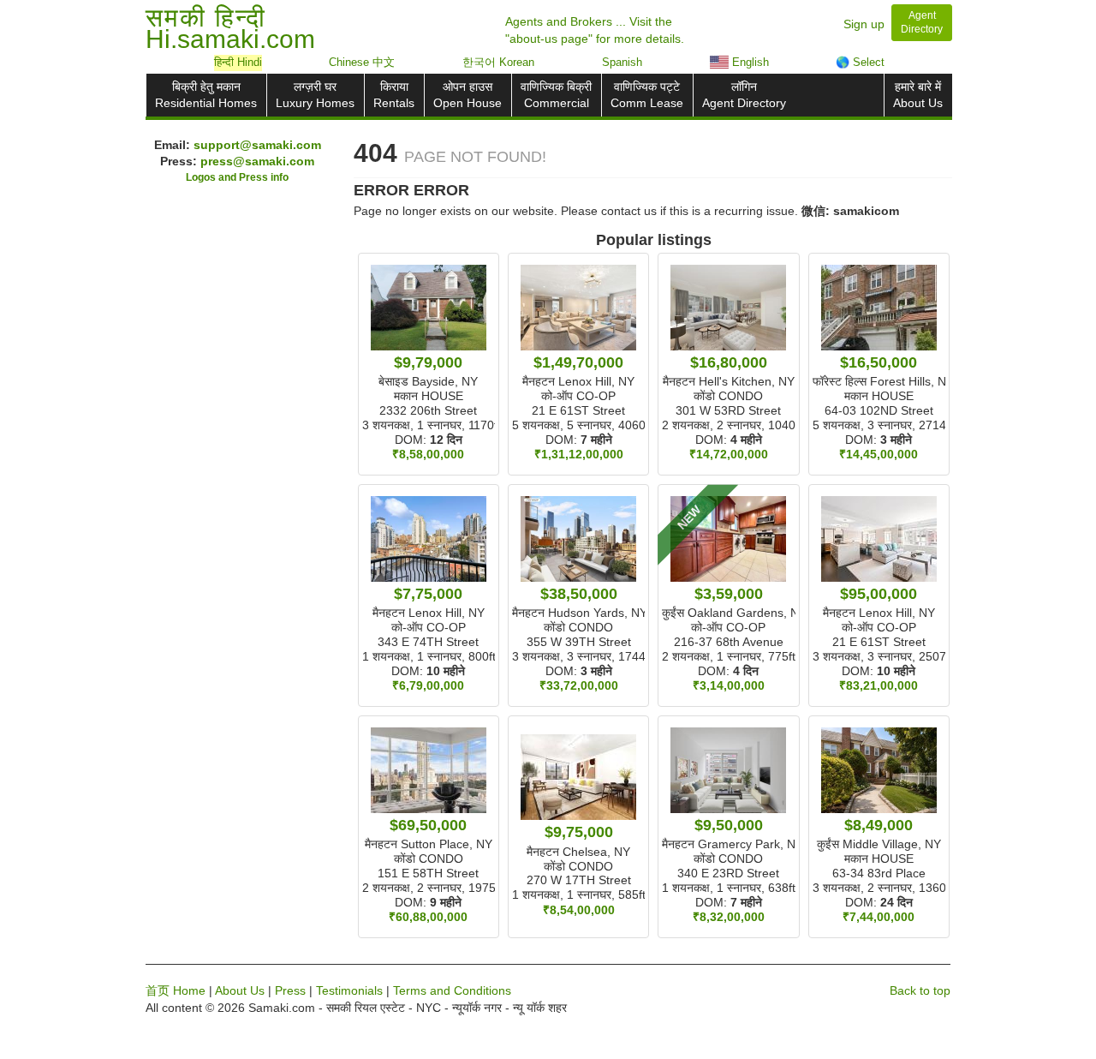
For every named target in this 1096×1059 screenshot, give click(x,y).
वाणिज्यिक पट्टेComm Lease (647, 95)
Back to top (920, 990)
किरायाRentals (393, 95)
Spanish (622, 62)
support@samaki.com (257, 145)
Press (290, 990)
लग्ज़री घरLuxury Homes (315, 95)
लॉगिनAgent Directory (744, 95)
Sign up (864, 24)
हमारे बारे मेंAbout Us (918, 95)
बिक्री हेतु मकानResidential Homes (206, 95)
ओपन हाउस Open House (467, 95)
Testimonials (349, 990)
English (749, 62)
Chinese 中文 (362, 62)
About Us (240, 990)
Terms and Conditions (452, 990)
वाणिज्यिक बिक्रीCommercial (556, 95)
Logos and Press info (237, 177)
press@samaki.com (257, 161)
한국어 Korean (498, 62)
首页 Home (176, 990)
